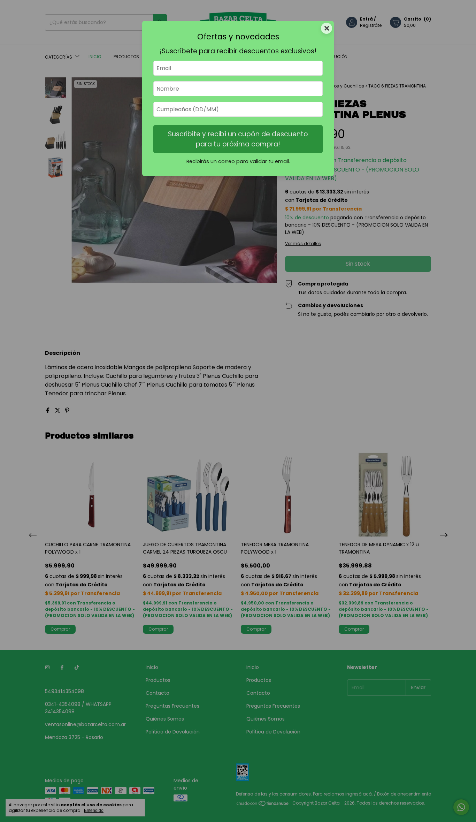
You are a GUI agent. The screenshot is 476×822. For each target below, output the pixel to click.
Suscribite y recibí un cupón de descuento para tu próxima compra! (238, 139)
